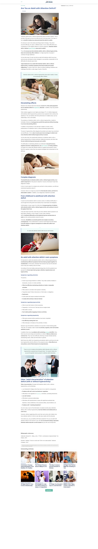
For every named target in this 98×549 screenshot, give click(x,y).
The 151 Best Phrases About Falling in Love (41, 465)
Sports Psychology (39, 482)
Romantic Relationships (68, 463)
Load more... (49, 490)
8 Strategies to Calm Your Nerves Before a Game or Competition (41, 485)
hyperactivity (32, 48)
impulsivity (37, 107)
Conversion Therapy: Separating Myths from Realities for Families (27, 466)
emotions (39, 393)
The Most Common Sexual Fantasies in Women (54, 466)
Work (50, 482)
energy (47, 332)
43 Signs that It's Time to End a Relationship (27, 484)
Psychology (23, 5)
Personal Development (68, 482)
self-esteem (45, 145)
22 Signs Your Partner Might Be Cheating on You (70, 466)
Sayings (36, 463)
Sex (50, 463)
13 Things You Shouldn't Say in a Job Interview (56, 484)
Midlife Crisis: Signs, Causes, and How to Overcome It (69, 485)
